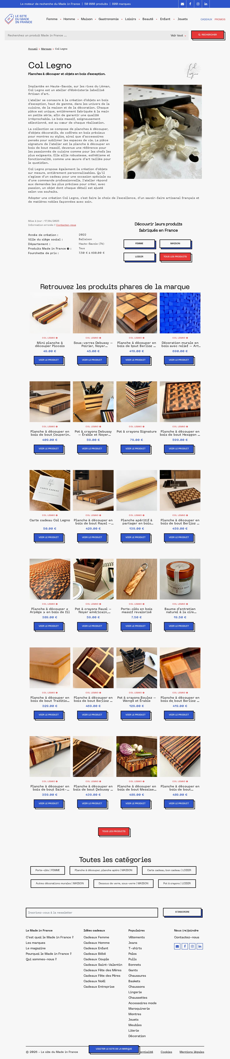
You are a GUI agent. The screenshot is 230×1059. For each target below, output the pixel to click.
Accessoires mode (142, 1003)
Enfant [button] (165, 19)
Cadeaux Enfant (96, 948)
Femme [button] (52, 19)
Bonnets (134, 964)
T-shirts (135, 948)
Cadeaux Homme (97, 942)
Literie (133, 1030)
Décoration (137, 1036)
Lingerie (135, 992)
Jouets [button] (183, 19)
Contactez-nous (66, 225)
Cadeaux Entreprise (99, 986)
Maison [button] (86, 19)
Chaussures (137, 975)
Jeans (132, 942)
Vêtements (136, 937)
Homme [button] (69, 19)
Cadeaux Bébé (95, 953)
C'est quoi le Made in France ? (50, 937)
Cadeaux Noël (94, 981)
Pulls (132, 959)
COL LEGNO (49, 338)
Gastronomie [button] (109, 19)
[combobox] (88, 35)
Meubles (135, 1025)
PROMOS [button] (220, 19)
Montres (134, 1014)
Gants (133, 970)
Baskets (134, 981)
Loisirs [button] (130, 19)
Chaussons (136, 986)
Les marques (35, 942)
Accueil (33, 48)
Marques (46, 48)
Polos (132, 953)
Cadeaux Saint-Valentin (103, 964)
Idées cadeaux (94, 930)
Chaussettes (137, 997)
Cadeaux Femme (96, 937)
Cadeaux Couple (96, 959)
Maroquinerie (139, 1008)
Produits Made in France (47, 248)
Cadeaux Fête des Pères (102, 975)
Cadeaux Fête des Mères (102, 970)
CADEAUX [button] (206, 19)
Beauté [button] (148, 19)
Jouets (133, 1019)
